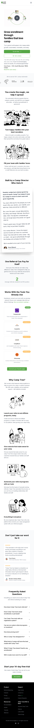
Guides (5, 707)
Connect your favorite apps (17, 369)
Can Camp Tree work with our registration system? (13, 619)
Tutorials (6, 710)
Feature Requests (22, 698)
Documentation (7, 704)
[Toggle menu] (31, 2)
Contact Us (20, 692)
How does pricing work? (11, 632)
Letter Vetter (21, 711)
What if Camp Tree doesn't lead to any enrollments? (16, 649)
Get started (17, 676)
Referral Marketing (8, 690)
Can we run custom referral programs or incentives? (15, 626)
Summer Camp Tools (23, 706)
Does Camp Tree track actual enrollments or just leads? (13, 613)
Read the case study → (10, 69)
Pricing (5, 695)
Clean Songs (21, 714)
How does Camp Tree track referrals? (15, 607)
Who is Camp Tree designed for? (14, 637)
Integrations (7, 698)
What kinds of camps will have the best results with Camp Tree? (16, 642)
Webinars (6, 712)
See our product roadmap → (22, 302)
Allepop (20, 709)
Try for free (16, 51)
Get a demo (18, 56)
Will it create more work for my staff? (15, 655)
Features (6, 692)
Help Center (21, 690)
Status (19, 695)
